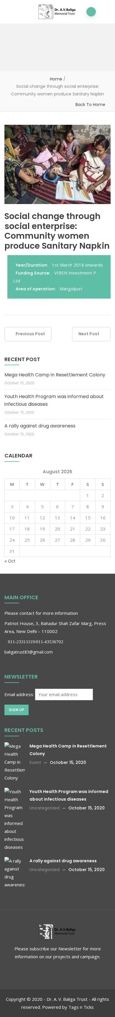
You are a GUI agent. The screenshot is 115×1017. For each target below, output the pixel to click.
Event (35, 762)
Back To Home (90, 104)
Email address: (19, 694)
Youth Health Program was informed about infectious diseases (54, 400)
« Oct (9, 561)
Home (56, 79)
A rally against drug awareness (39, 425)
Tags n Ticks (81, 1007)
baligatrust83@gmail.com (28, 652)
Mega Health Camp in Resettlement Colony (54, 374)
